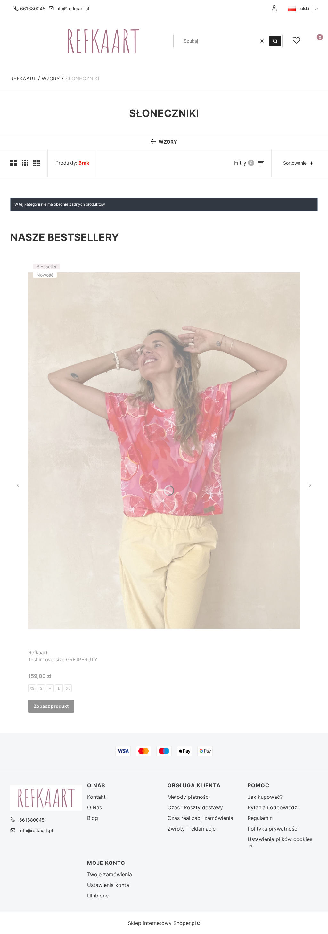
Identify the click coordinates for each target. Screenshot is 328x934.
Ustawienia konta (108, 885)
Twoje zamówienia (109, 874)
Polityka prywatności (273, 828)
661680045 (32, 8)
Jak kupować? (265, 797)
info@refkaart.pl (72, 8)
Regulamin (260, 818)
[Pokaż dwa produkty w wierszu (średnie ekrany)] (13, 163)
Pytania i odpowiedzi (273, 807)
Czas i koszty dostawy (195, 807)
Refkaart (23, 78)
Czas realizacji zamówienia (200, 818)
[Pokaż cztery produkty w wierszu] (36, 163)
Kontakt (96, 797)
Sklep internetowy (162, 923)
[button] (275, 41)
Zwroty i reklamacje (192, 828)
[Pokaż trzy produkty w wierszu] (25, 163)
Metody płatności (189, 797)
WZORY (51, 78)
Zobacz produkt (51, 706)
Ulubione (98, 895)
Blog (92, 818)
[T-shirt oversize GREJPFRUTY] (164, 451)
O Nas (94, 807)
